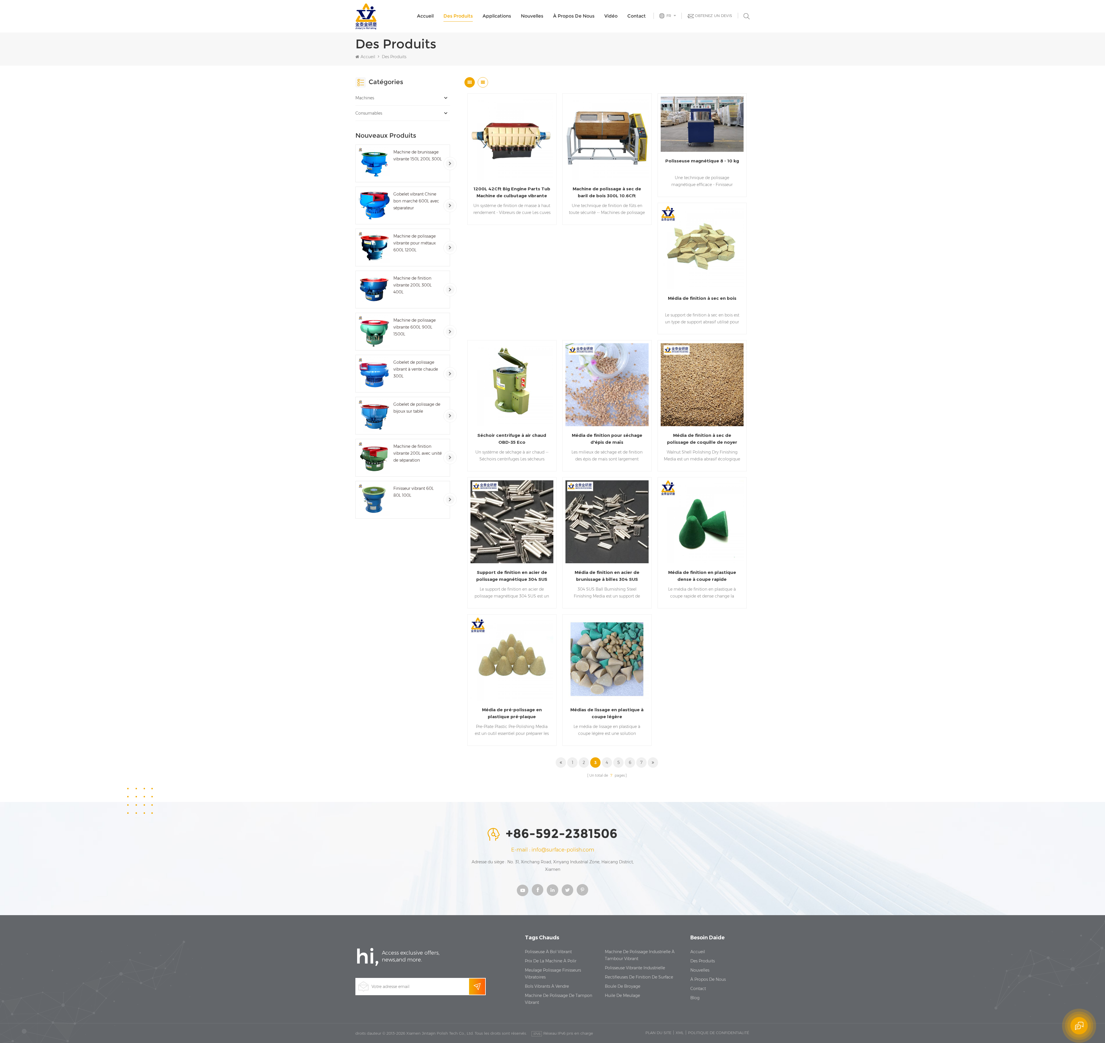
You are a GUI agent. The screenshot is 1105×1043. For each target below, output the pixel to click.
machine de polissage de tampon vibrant (558, 999)
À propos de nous (574, 16)
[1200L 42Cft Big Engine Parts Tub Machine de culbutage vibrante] (511, 137)
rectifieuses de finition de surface (639, 977)
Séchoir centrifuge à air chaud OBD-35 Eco (511, 439)
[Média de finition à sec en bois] (702, 247)
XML (680, 1032)
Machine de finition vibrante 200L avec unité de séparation (417, 453)
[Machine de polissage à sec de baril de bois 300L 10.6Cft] (606, 137)
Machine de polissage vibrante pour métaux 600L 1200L (414, 243)
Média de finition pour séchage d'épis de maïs (607, 439)
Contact (636, 16)
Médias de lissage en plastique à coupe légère (606, 713)
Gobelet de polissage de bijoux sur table (416, 408)
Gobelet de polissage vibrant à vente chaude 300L (415, 369)
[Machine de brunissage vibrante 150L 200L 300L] (374, 163)
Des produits (458, 16)
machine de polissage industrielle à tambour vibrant (640, 955)
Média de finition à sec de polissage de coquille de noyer (702, 439)
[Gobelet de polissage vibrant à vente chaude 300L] (374, 373)
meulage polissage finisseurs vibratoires (553, 974)
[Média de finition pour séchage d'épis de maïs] (606, 384)
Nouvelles (532, 16)
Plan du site (658, 1032)
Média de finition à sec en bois (702, 298)
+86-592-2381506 (562, 834)
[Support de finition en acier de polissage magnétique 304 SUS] (511, 521)
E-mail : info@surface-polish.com (552, 850)
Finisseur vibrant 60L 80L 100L (413, 492)
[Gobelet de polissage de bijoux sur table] (374, 415)
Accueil (425, 16)
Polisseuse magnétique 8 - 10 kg (702, 161)
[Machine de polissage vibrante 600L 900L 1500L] (374, 331)
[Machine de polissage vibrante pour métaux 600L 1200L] (374, 247)
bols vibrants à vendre (547, 986)
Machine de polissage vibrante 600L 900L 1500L (414, 327)
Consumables (368, 113)
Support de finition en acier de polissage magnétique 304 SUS (511, 576)
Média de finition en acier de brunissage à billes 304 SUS (607, 576)
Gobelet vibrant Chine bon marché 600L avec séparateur (416, 201)
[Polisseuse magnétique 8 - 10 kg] (702, 124)
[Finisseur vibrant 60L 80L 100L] (374, 499)
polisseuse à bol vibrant (548, 951)
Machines (364, 97)
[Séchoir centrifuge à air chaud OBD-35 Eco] (511, 384)
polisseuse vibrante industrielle (635, 967)
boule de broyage (622, 986)
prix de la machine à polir (550, 961)
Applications (497, 16)
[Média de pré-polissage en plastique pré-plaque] (511, 658)
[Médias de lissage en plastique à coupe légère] (606, 658)
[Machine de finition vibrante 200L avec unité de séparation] (374, 457)
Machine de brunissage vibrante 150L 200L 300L (417, 155)
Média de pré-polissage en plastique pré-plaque (512, 713)
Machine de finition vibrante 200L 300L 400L (412, 285)
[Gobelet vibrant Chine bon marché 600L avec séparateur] (374, 205)
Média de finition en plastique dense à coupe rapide (702, 576)
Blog (695, 997)
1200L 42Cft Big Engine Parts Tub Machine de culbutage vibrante (511, 192)
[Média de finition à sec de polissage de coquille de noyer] (702, 384)
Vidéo (611, 16)
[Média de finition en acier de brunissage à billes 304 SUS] (606, 521)
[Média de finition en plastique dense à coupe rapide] (702, 521)
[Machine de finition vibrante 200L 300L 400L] (374, 289)
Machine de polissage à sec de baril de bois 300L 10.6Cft (607, 192)
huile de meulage (622, 995)
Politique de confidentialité (718, 1032)
